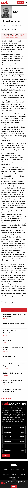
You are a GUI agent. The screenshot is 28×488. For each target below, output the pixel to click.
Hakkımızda (6, 469)
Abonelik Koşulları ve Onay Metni (18, 474)
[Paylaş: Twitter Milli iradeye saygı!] (9, 30)
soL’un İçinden (9, 472)
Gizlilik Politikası (6, 474)
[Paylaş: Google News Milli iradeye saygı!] (15, 30)
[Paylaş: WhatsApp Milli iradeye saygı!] (12, 30)
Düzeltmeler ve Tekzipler (14, 477)
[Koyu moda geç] (12, 2)
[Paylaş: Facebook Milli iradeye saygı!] (5, 30)
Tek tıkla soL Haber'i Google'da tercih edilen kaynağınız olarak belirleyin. (14, 36)
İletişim (12, 469)
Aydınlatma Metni (18, 472)
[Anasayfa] (14, 465)
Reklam (17, 469)
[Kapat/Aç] (14, 479)
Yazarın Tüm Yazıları (6, 398)
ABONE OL (20, 2)
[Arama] (15, 2)
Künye (23, 469)
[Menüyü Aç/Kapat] (26, 2)
